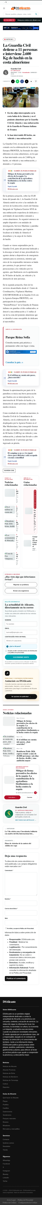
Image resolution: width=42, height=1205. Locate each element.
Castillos (6, 1108)
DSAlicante (9, 1001)
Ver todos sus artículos (25, 820)
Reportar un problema (21, 585)
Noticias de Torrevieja (10, 1080)
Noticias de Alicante (10, 1066)
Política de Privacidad (27, 928)
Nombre (8, 899)
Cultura (5, 1084)
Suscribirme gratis (21, 657)
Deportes (6, 1087)
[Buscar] (36, 14)
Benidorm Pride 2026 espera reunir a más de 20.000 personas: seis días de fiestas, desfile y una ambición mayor (17, 524)
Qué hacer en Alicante (10, 1098)
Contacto (6, 1139)
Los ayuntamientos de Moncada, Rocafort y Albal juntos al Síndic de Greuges (17, 538)
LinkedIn (6, 1178)
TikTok (5, 1181)
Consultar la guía (14, 362)
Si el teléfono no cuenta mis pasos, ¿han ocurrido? (17, 510)
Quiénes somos (8, 1143)
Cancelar (29, 797)
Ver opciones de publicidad (21, 696)
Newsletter (6, 1146)
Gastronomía (7, 1111)
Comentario (9, 870)
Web (6, 918)
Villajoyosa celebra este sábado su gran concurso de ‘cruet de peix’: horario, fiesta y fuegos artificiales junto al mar (17, 556)
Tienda (5, 1150)
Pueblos (6, 1104)
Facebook (6, 1164)
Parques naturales (9, 1118)
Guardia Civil (16, 69)
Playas (5, 1101)
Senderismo (7, 1115)
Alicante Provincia (9, 1070)
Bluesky (5, 1174)
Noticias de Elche (9, 1073)
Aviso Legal (11, 1200)
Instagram (6, 1171)
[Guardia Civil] (6, 72)
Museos (5, 1122)
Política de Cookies (9, 1202)
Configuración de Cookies (28, 1202)
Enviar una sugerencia (21, 591)
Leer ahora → (12, 797)
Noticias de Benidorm (10, 1077)
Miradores (6, 1125)
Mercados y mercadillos (11, 1129)
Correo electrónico (11, 908)
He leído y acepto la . (20, 928)
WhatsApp (6, 1160)
